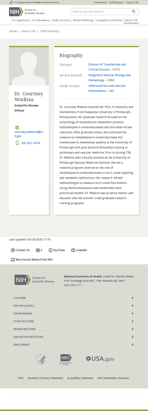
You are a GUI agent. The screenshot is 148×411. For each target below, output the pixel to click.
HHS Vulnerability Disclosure (113, 378)
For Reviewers (40, 20)
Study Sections (61, 20)
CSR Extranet (100, 2)
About (131, 20)
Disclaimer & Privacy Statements (45, 378)
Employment (21, 344)
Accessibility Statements (80, 378)
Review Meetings (83, 20)
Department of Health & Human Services (37, 2)
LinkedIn (81, 250)
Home (13, 31)
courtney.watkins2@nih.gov (28, 134)
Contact (132, 2)
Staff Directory (116, 2)
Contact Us (23, 250)
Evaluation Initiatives (109, 20)
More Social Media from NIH (34, 259)
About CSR (28, 31)
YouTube (59, 250)
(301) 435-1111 (73, 285)
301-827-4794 (30, 143)
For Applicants (21, 20)
